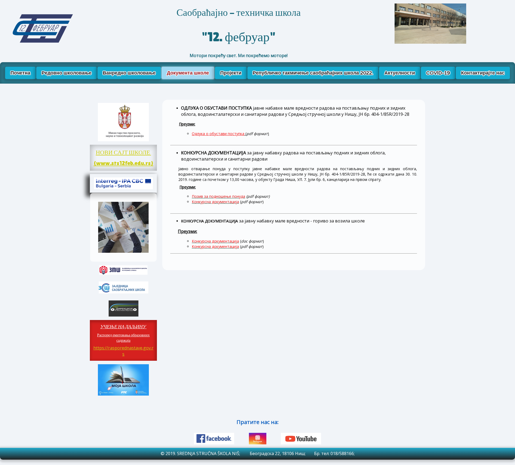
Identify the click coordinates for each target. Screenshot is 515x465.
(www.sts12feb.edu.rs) (123, 163)
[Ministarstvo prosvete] (123, 122)
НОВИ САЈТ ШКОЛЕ (123, 152)
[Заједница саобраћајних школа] (123, 287)
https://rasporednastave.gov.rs (123, 351)
